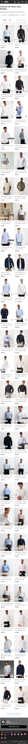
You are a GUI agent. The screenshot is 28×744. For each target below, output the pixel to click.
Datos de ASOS (15, 741)
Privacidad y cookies (23, 741)
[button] (2, 734)
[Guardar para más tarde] (12, 40)
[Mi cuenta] (19, 2)
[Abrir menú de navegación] (2, 2)
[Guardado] (22, 2)
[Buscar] (15, 2)
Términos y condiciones (22, 743)
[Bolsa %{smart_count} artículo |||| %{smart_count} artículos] (26, 2)
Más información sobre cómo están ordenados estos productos (13, 22)
